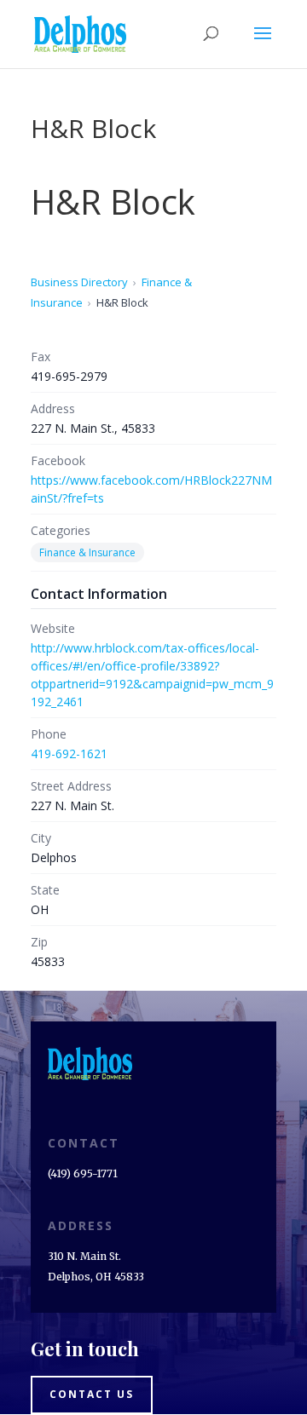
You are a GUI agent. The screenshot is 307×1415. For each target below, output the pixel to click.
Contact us (91, 1394)
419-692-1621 (69, 753)
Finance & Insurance (87, 552)
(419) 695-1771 (83, 1173)
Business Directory (79, 282)
